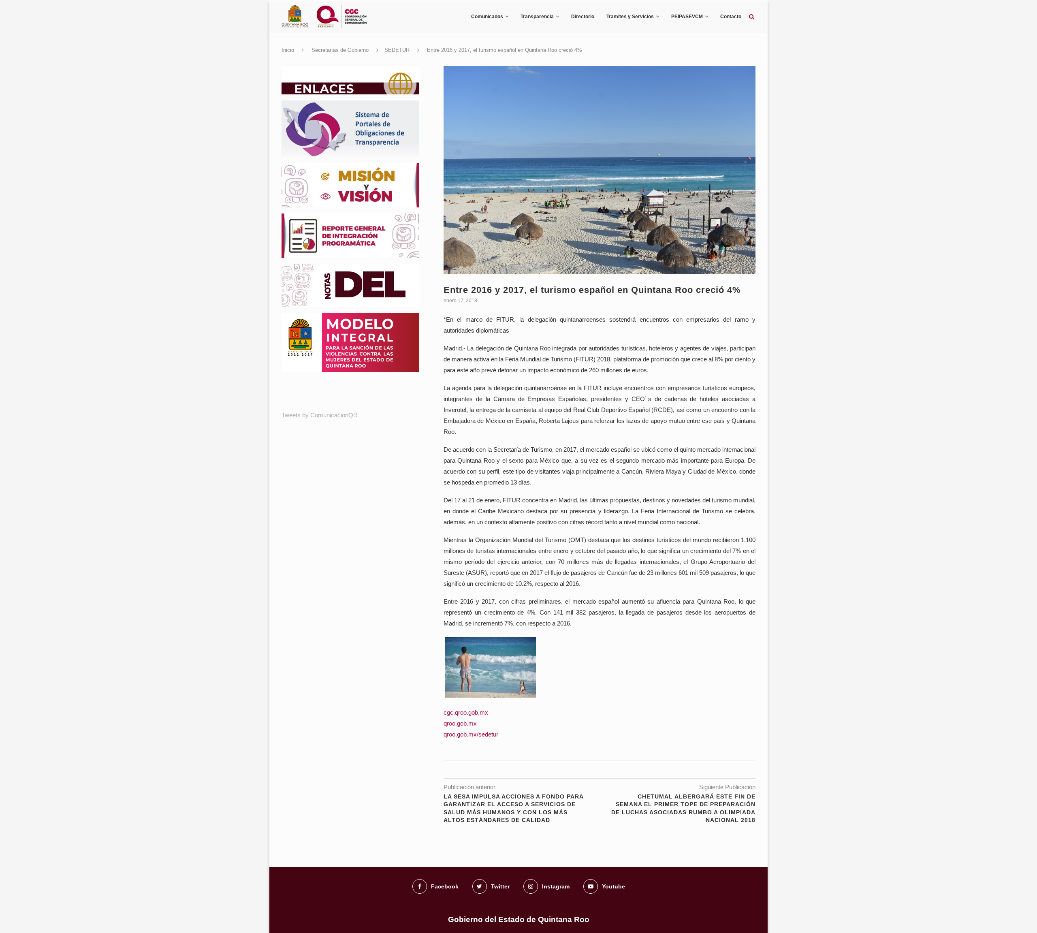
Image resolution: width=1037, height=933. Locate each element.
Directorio (582, 16)
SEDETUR (397, 50)
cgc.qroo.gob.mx (466, 712)
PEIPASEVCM (687, 16)
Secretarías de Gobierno (340, 50)
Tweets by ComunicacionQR (320, 415)
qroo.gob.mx (460, 723)
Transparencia (537, 16)
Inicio (288, 50)
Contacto (730, 16)
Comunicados (487, 16)
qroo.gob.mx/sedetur (471, 734)
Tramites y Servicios (630, 16)
